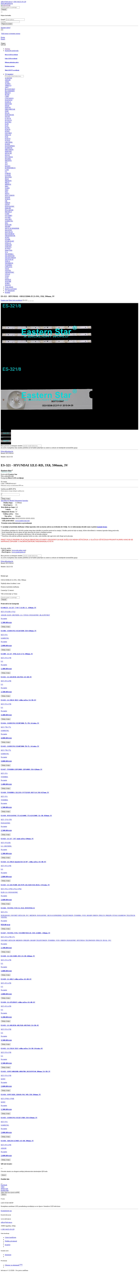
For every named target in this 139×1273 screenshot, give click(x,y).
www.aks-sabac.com (19, 550)
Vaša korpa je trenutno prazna (10, 33)
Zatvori (4, 1175)
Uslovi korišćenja (10, 1237)
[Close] (1, 1168)
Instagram (8, 1255)
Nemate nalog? (5, 27)
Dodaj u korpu (6, 498)
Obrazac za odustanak (13, 1265)
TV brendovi (9, 74)
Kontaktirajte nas (6, 1211)
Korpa (3, 37)
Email (3, 19)
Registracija (9, 3)
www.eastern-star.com (22, 520)
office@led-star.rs (6, 2)
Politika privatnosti (11, 1241)
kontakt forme (102, 527)
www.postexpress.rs (18, 552)
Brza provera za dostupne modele (12, 446)
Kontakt (7, 292)
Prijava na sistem (7, 24)
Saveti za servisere (11, 289)
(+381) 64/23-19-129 (19, 2)
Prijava (3, 3)
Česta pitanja (9, 287)
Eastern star (4, 300)
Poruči (3, 39)
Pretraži (4, 599)
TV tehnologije (10, 290)
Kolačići (7, 1245)
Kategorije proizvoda (11, 50)
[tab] (5, 500)
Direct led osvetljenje (15, 300)
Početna (7, 49)
